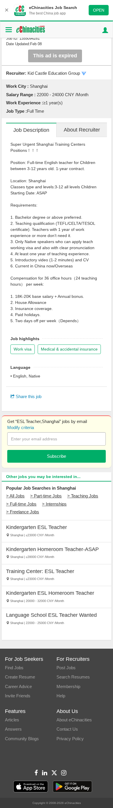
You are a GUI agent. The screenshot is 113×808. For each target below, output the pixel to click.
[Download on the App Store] (31, 786)
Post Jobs (66, 667)
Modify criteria (20, 427)
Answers (13, 729)
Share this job (27, 396)
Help (61, 695)
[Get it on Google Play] (72, 786)
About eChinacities (74, 719)
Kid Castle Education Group (54, 73)
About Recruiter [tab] (82, 130)
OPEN (98, 10)
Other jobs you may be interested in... (43, 476)
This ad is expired (55, 56)
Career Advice (18, 686)
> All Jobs (15, 495)
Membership (68, 686)
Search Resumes (73, 676)
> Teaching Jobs (82, 495)
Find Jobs (14, 667)
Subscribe (56, 456)
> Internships (54, 503)
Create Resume (20, 676)
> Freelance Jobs (22, 511)
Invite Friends (17, 695)
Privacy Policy (70, 738)
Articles (12, 719)
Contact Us (67, 729)
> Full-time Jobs (21, 503)
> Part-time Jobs (46, 495)
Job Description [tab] (31, 130)
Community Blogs (22, 738)
